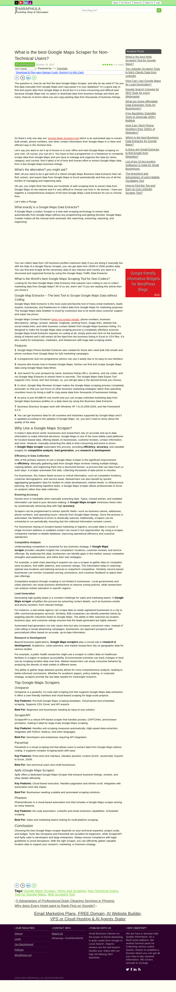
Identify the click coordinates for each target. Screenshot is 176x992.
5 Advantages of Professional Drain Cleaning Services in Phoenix (65, 901)
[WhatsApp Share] (34, 78)
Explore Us (149, 3)
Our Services (126, 3)
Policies (19, 949)
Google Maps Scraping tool (63, 138)
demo (157, 294)
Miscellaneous (25, 64)
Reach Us (57, 933)
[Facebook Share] (17, 78)
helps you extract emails (65, 319)
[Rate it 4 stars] (110, 64)
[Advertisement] (86, 32)
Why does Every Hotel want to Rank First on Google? (55, 906)
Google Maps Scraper (39, 891)
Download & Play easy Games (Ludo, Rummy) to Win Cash (50, 72)
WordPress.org (23, 955)
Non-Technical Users (103, 891)
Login (158, 3)
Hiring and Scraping (71, 891)
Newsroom (138, 3)
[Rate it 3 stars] (107, 64)
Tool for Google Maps (30, 894)
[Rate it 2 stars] (105, 64)
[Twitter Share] (22, 78)
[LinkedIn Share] (28, 78)
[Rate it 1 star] (103, 64)
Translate (62, 68)
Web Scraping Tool (61, 894)
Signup (115, 3)
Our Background (24, 944)
